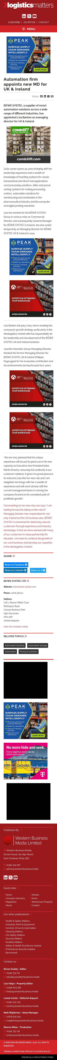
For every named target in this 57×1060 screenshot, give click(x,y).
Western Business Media (19, 1042)
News (34, 898)
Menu (31, 29)
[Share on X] (48, 96)
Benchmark (11, 952)
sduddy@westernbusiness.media (22, 977)
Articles (35, 894)
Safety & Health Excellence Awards (23, 945)
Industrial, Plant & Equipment (20, 924)
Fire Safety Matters (15, 935)
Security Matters (14, 938)
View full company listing (16, 626)
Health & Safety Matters (18, 921)
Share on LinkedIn (14, 570)
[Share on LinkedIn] (45, 96)
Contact (44, 22)
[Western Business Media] (26, 845)
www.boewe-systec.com (24, 587)
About (9, 905)
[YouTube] (34, 16)
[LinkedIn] (24, 16)
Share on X (37, 570)
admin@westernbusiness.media (22, 869)
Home (9, 894)
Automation (10, 651)
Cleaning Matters (14, 931)
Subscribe (14, 22)
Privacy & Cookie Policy (38, 1051)
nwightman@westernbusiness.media (24, 1020)
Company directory (15, 898)
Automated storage (37, 645)
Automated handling (14, 645)
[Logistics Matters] (28, 5)
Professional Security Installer (20, 949)
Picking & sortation (28, 651)
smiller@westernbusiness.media (22, 1035)
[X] (29, 16)
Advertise (29, 22)
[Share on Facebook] (41, 96)
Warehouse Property (42, 902)
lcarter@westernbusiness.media (22, 1006)
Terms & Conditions (14, 1051)
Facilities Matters (14, 942)
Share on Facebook (15, 564)
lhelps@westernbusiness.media (22, 991)
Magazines (11, 902)
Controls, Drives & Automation (21, 928)
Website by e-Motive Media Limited (37, 1057)
